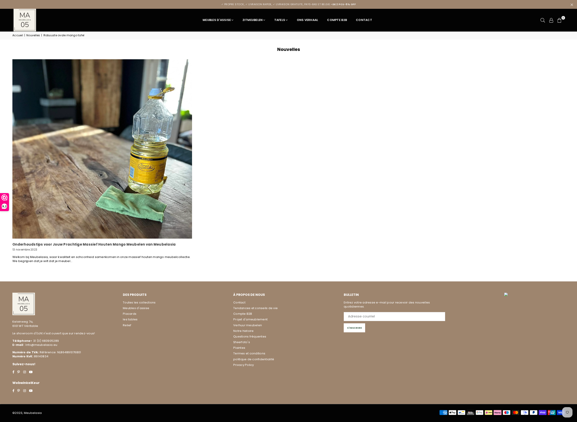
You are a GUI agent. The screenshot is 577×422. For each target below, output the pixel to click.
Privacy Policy (243, 365)
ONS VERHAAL (307, 20)
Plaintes (239, 348)
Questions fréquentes (249, 336)
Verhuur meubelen (247, 325)
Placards (129, 314)
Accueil (17, 35)
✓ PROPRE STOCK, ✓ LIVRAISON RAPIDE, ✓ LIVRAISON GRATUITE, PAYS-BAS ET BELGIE (288, 4)
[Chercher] (542, 20)
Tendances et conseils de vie (255, 308)
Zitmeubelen (253, 20)
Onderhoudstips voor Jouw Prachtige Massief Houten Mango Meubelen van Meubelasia (94, 244)
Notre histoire (243, 331)
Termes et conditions (249, 353)
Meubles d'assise (217, 20)
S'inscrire (354, 328)
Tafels (279, 20)
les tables (130, 319)
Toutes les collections (139, 302)
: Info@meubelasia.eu (40, 345)
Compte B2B (337, 20)
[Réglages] (551, 20)
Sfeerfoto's (241, 342)
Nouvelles (33, 35)
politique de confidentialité (253, 359)
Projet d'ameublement (250, 319)
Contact (364, 20)
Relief (127, 325)
